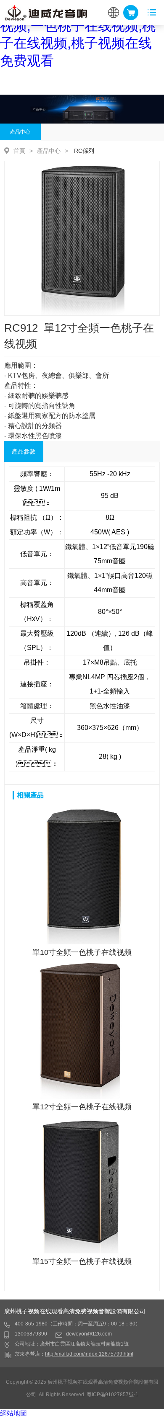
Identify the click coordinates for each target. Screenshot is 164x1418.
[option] (82, 238)
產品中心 (20, 132)
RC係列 (84, 150)
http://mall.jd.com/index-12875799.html (89, 1354)
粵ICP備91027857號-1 (112, 1394)
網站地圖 (13, 1413)
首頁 (19, 150)
